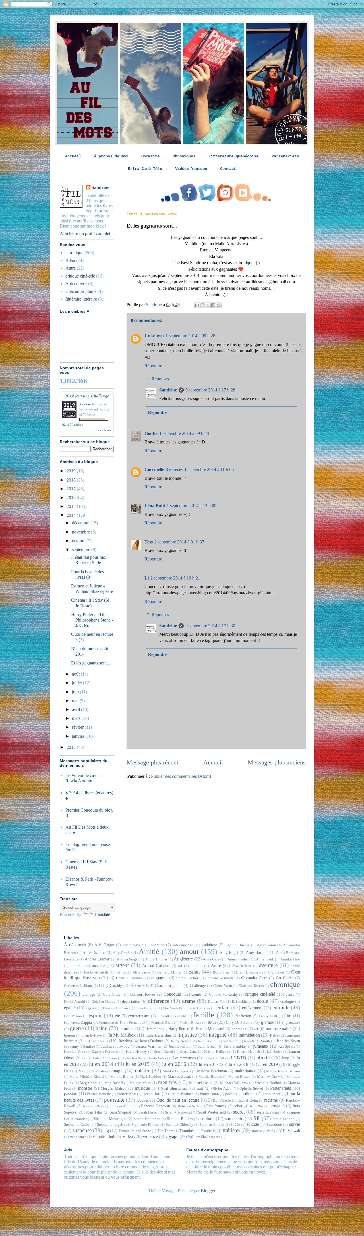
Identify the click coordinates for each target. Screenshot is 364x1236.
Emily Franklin (198, 1008)
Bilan (70, 260)
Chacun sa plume (80, 291)
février (78, 727)
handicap (127, 1028)
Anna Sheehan (239, 959)
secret (239, 1112)
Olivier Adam (221, 1089)
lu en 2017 (208, 1064)
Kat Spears (286, 1047)
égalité (70, 1007)
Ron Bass (257, 1106)
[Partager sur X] (208, 305)
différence (158, 1001)
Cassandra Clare (254, 978)
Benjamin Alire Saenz (133, 972)
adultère (210, 945)
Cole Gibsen (113, 995)
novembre (81, 532)
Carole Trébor (187, 978)
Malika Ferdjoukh (177, 1071)
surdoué (275, 1124)
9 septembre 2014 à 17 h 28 (210, 389)
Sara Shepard (120, 1112)
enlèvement (252, 1007)
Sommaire (150, 156)
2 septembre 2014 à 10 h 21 (175, 578)
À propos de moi (111, 156)
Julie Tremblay (235, 1047)
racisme (271, 1100)
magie (118, 1070)
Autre (70, 268)
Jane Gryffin (207, 1041)
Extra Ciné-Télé (145, 168)
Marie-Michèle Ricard (86, 1077)
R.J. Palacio (222, 1100)
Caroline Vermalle (219, 978)
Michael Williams (234, 1083)
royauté (278, 1105)
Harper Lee (153, 1029)
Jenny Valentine (82, 1047)
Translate (102, 914)
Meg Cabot (89, 1083)
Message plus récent (152, 762)
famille (203, 1015)
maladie (141, 1071)
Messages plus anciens (277, 762)
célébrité (136, 985)
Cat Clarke (284, 978)
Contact (228, 168)
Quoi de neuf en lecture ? (179, 1100)
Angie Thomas (156, 959)
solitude (207, 1118)
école (262, 1001)
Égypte (91, 1008)
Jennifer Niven (288, 1041)
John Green (207, 1046)
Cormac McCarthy (223, 995)
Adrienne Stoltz (185, 945)
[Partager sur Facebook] (213, 305)
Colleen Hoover (143, 994)
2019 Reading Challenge (87, 396)
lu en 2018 (238, 1064)
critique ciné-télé (80, 276)
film (287, 1015)
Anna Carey (212, 959)
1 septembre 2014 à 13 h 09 (191, 505)
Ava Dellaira (242, 966)
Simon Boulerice (147, 1119)
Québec (143, 1100)
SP (256, 1118)
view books (104, 430)
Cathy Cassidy (110, 985)
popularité (273, 1094)
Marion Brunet (121, 1077)
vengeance (78, 1137)
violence (150, 1136)
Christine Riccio (251, 986)
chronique (74, 252)
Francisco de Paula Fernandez (122, 1023)
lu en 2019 (268, 1064)
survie (294, 1124)
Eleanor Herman (115, 1008)
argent (122, 965)
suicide (253, 1124)
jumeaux (260, 1046)
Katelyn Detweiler (106, 1052)
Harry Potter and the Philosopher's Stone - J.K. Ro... (92, 620)
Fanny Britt (268, 1016)
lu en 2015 (138, 1064)
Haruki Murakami (210, 1028)
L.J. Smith (274, 1052)
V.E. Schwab (289, 1130)
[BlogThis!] (202, 305)
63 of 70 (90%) (72, 424)
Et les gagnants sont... (90, 662)
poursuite (114, 1100)
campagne (158, 977)
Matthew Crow (268, 1077)
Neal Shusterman (175, 1088)
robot (238, 1106)
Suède (235, 1125)
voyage (171, 1136)
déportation (131, 1001)
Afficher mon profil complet (85, 233)
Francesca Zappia (78, 1022)
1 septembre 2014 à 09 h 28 (190, 335)
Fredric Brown (190, 1023)
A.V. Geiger (104, 945)
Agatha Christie (237, 945)
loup (285, 1058)
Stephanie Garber (77, 1125)
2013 (72, 747)
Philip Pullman (182, 1094)
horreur (69, 1035)
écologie (287, 1001)
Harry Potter (178, 1028)
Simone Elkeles (180, 1118)
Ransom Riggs (94, 1106)
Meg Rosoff (113, 1083)
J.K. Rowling (121, 1041)
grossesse (293, 1022)
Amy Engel (229, 952)
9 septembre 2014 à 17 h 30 (210, 625)
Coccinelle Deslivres (163, 469)
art (180, 965)
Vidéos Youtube (191, 168)
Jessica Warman (148, 1046)
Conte (196, 994)
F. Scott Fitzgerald (171, 1016)
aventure (268, 965)
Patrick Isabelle (99, 1094)
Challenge (198, 985)
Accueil (73, 156)
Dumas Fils (216, 1002)
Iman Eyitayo (91, 1035)
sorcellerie (234, 1118)
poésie (230, 1094)
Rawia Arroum (123, 1106)
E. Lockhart (241, 1002)
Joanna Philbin (180, 1047)
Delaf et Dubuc (103, 1002)
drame (188, 1001)
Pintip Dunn (209, 1094)
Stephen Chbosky (179, 1125)
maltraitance (245, 1070)
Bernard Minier (169, 972)
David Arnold (74, 1002)
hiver (254, 1028)
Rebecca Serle (189, 1106)
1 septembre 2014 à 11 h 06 (209, 469)
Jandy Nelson (181, 1041)
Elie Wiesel (171, 1008)
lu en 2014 (101, 1064)
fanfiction (243, 1016)
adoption (158, 945)
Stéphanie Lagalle (111, 1125)
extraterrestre (138, 1016)
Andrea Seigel (127, 959)
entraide (280, 1007)
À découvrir (76, 283)
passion (70, 1093)
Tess (148, 541)
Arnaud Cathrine (155, 965)
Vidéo (127, 1136)
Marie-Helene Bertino (283, 1071)
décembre (81, 522)
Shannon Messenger (110, 1118)
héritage (238, 1029)
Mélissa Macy (140, 1083)
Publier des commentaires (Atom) (181, 776)
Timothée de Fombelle (197, 1130)
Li (146, 578)
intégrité (217, 1035)
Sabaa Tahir (92, 1112)
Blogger (208, 1190)
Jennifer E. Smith (257, 1041)
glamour (268, 1022)
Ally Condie (122, 953)
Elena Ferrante (145, 1008)
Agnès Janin (266, 945)
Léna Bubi (154, 505)
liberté (263, 1057)
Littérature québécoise (233, 156)
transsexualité (262, 1131)
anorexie (76, 965)
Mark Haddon (150, 1077)
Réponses (160, 378)
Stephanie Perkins (146, 1125)
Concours (172, 994)
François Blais (162, 1023)
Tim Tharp (165, 1131)
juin (76, 691)
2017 (72, 488)
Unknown (154, 335)
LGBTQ (238, 1057)
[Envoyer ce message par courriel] (197, 305)
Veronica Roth (103, 1136)
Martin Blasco (239, 1077)
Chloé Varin (222, 986)
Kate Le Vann (74, 1052)
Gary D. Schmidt (240, 1022)
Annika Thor (290, 959)
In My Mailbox (122, 1035)
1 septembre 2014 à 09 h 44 (184, 433)
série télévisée (268, 1112)
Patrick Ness (126, 1094)
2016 (72, 497)
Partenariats (285, 156)
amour (189, 951)
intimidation (249, 1035)
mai (76, 700)
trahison (231, 1130)
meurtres (167, 1082)
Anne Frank (265, 959)
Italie (274, 1035)
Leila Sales (157, 1058)
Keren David (163, 1052)
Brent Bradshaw (248, 972)
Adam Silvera (133, 945)
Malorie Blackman (212, 1071)
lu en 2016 (174, 1064)
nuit (200, 1088)
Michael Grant (200, 1082)
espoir (95, 1015)
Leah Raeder (133, 1058)
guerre (77, 1028)
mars (77, 718)
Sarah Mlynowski (178, 1112)
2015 (72, 506)
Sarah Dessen (148, 1112)
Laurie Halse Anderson (99, 1058)
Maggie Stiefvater (92, 1071)
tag (106, 1130)
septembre (81, 549)
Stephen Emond (212, 1125)
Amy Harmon (257, 952)
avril (76, 709)
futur (212, 1022)
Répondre (153, 365)
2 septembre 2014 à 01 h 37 (179, 541)
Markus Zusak (179, 1076)
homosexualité (278, 1028)
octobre (79, 540)
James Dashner (151, 1041)
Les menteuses (184, 1058)
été (117, 1015)
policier (248, 1093)
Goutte (151, 433)
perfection (151, 1093)
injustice (188, 1035)
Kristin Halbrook (217, 1052)
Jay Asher (230, 1041)
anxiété (98, 965)
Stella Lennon (283, 1119)
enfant (223, 1007)
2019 (72, 470)
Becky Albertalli (96, 972)
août (76, 674)
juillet (77, 682)
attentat (196, 965)
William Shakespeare (204, 1137)
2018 (72, 480)
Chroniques (184, 156)
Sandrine (168, 389)
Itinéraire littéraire (81, 299)
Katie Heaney (136, 1052)
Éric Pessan (73, 1016)
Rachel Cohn (247, 1100)
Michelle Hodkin (268, 1083)
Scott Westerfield (212, 1112)
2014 (72, 515)
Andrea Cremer (97, 959)
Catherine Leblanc (78, 986)
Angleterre (183, 958)
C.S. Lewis (276, 972)
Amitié (149, 951)
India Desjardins (158, 1035)
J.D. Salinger (94, 1041)
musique (142, 1088)
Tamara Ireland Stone (135, 1131)
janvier (78, 736)
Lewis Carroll (213, 1058)
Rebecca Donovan (155, 1106)
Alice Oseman (93, 952)
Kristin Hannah (248, 1052)
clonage (89, 994)
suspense (82, 1130)
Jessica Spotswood (115, 1047)
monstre (85, 1088)
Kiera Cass (188, 1051)
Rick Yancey (216, 1106)
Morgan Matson (114, 1088)
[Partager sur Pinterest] (219, 305)
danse (290, 995)
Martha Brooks (210, 1077)
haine (101, 1028)
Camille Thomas (129, 978)
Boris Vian (221, 972)
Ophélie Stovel (251, 1089)
